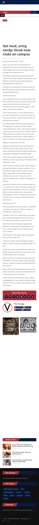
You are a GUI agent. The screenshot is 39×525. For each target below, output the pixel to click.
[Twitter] (10, 297)
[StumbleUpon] (32, 297)
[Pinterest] (28, 297)
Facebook (27, 310)
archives (18, 492)
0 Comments (26, 58)
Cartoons (27, 492)
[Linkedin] (25, 297)
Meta (5, 495)
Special (27, 495)
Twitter (19, 310)
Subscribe (7, 521)
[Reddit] (21, 297)
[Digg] (17, 297)
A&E (5, 20)
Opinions (19, 495)
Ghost (29, 518)
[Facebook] (6, 297)
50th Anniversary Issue (11, 489)
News (12, 495)
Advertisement (8, 492)
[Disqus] (19, 365)
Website (28, 307)
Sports (6, 498)
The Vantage (7, 58)
